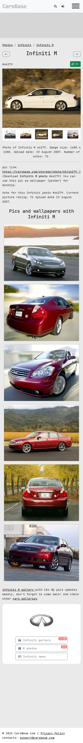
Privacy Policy (53, 733)
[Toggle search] (55, 6)
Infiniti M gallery (18, 589)
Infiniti (24, 45)
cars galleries (25, 598)
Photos (7, 45)
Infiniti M (45, 45)
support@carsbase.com (37, 738)
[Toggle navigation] (75, 6)
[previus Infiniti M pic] (6, 54)
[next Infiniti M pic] (77, 54)
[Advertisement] (41, 25)
